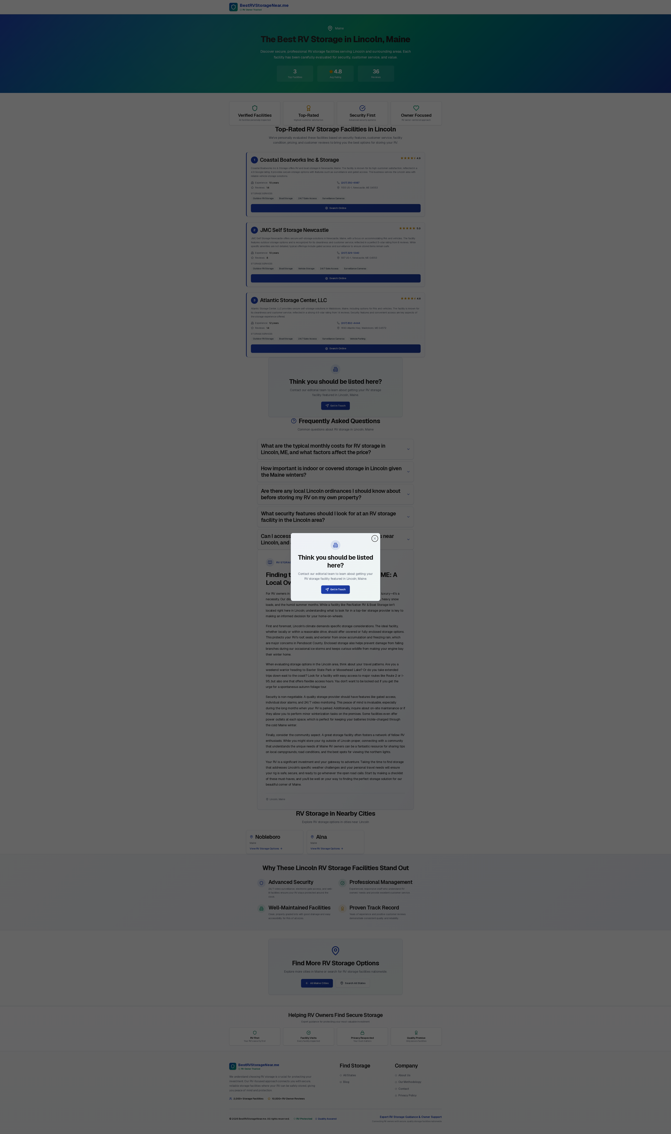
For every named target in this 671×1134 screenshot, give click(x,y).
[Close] (375, 538)
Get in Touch (337, 589)
